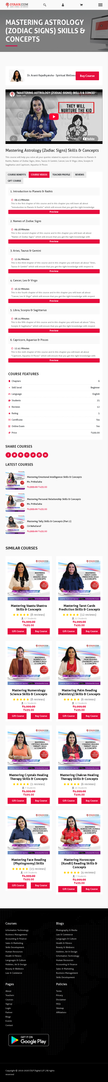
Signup (8, 1004)
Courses (9, 999)
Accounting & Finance (16, 939)
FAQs (58, 1004)
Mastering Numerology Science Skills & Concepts (28, 692)
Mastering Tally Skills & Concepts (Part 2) (49, 521)
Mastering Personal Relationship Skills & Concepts (54, 499)
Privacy (59, 995)
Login (8, 1008)
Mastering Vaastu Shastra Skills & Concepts (29, 607)
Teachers (9, 995)
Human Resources (14, 951)
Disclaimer (61, 999)
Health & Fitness (13, 956)
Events (8, 1021)
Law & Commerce (13, 973)
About (8, 991)
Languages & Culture (15, 960)
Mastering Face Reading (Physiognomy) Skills (28, 861)
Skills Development (14, 947)
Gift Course (18, 631)
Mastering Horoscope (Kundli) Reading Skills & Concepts (79, 863)
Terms (59, 991)
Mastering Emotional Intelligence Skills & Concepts (54, 477)
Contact (9, 1025)
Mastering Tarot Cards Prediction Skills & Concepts (79, 607)
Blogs (8, 1017)
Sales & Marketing (14, 943)
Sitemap (60, 1008)
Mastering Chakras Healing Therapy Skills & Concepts (79, 776)
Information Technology (17, 930)
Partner (8, 1012)
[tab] (54, 192)
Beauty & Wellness (14, 969)
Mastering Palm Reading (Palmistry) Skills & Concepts (79, 692)
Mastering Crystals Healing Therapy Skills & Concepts (28, 776)
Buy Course (41, 631)
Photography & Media (66, 930)
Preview (54, 212)
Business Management (16, 934)
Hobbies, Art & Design (16, 964)
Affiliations (61, 1012)
